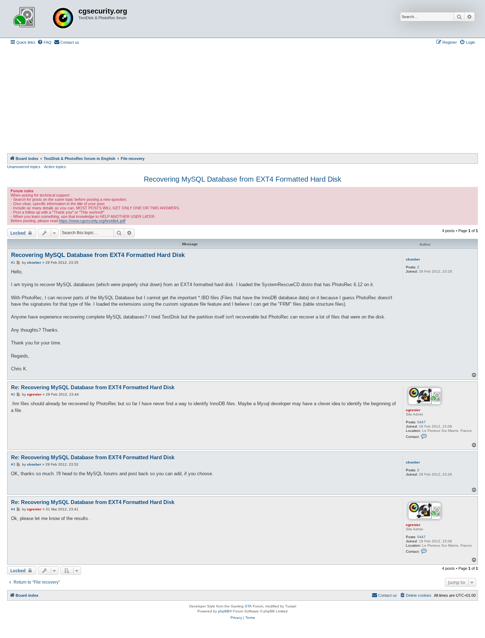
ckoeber (413, 259)
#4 (13, 509)
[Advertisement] (242, 100)
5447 (421, 422)
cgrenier (413, 410)
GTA (248, 606)
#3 (13, 464)
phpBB (223, 611)
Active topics (55, 167)
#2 (13, 394)
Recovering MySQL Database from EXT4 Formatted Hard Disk (242, 179)
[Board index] (43, 19)
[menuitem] (44, 42)
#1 (13, 262)
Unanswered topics (23, 167)
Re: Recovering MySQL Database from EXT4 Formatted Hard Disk (92, 387)
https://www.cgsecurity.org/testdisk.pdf (92, 221)
